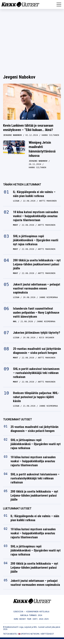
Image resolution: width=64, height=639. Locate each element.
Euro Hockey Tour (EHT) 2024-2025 (31, 619)
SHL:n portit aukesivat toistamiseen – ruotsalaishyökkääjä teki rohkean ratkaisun (36, 373)
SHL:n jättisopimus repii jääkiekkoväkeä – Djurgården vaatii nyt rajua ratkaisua (35, 240)
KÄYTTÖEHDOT (47, 634)
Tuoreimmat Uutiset (17, 419)
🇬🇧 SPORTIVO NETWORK (28, 634)
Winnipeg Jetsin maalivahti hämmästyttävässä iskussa (42, 149)
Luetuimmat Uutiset (17, 508)
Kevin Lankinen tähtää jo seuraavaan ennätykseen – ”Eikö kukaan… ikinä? (28, 128)
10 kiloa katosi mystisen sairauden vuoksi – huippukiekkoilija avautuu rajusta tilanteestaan (35, 216)
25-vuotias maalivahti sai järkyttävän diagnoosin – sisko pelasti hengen (37, 351)
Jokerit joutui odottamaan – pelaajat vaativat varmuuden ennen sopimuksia (36, 288)
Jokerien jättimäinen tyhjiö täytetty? (36, 333)
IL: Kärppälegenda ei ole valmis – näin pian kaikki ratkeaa (34, 194)
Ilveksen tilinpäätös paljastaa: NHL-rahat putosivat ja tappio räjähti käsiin (36, 397)
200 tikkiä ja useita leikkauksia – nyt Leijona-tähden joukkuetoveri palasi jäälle (37, 264)
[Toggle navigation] (59, 4)
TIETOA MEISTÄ (9, 634)
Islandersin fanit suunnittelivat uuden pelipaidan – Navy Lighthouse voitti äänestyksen (36, 312)
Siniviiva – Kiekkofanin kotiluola (31, 612)
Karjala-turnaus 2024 (31, 615)
